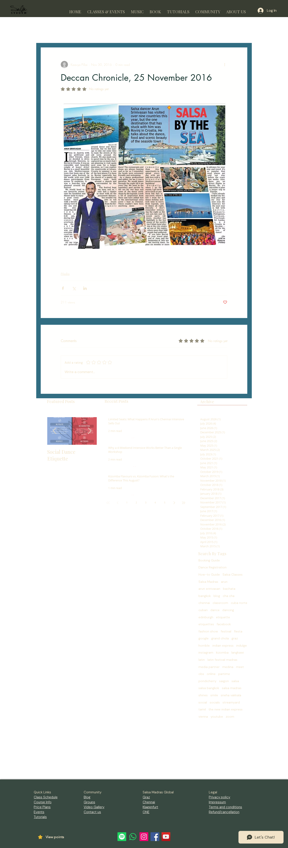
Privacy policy (219, 797)
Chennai (149, 802)
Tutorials (40, 817)
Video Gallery (94, 807)
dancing (228, 610)
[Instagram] (144, 836)
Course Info (43, 802)
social (202, 702)
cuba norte (239, 603)
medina (227, 667)
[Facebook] (155, 836)
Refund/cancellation (224, 812)
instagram (205, 652)
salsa (235, 681)
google (203, 638)
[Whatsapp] (132, 836)
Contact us (92, 812)
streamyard (231, 702)
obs (201, 674)
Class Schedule (46, 797)
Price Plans (42, 807)
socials (215, 702)
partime (224, 674)
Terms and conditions (225, 807)
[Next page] (174, 503)
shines (203, 695)
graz (235, 638)
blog (217, 596)
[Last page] (184, 503)
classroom (220, 603)
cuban (203, 610)
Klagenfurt (150, 807)
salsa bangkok (208, 688)
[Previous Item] (54, 430)
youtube (217, 716)
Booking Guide (209, 560)
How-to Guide (209, 574)
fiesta (238, 631)
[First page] (108, 503)
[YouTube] (166, 836)
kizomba (222, 652)
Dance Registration (212, 567)
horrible (204, 645)
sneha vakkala (231, 695)
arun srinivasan (209, 589)
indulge (241, 645)
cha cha (228, 596)
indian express (223, 645)
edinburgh (205, 617)
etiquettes (206, 624)
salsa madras (231, 688)
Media (65, 274)
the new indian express (226, 709)
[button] (106, 10)
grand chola (220, 638)
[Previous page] (117, 503)
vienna (203, 716)
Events (39, 812)
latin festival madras (222, 660)
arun (224, 582)
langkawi (237, 652)
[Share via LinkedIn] (85, 288)
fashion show (208, 631)
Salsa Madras (208, 582)
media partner (209, 667)
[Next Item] (90, 430)
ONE (146, 812)
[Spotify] (121, 836)
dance (215, 610)
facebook (224, 624)
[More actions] (224, 64)
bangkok (204, 596)
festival (226, 631)
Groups (89, 802)
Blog (87, 797)
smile (214, 695)
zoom (230, 716)
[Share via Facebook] (63, 288)
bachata (229, 589)
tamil (202, 709)
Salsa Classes (233, 574)
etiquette (223, 617)
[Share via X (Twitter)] (74, 288)
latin (201, 660)
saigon (224, 681)
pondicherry (207, 681)
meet (240, 667)
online (211, 674)
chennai (204, 603)
